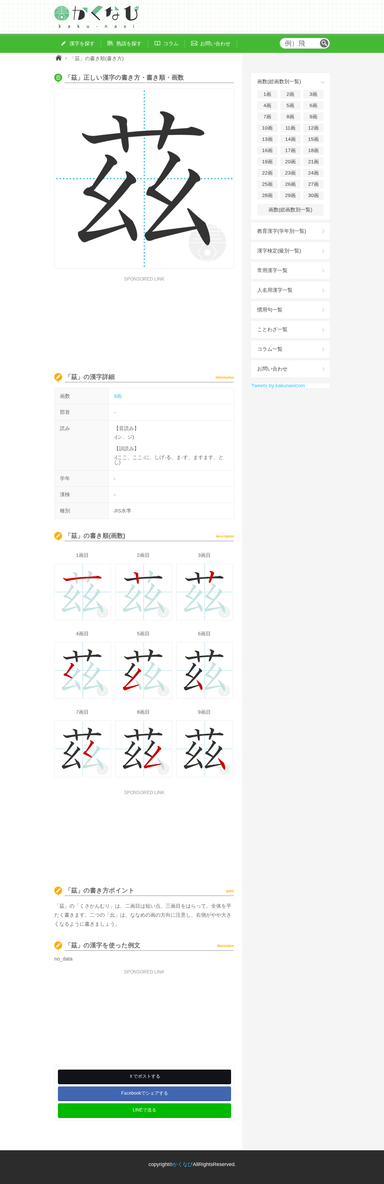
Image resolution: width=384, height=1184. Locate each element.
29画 (290, 195)
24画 (313, 173)
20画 (290, 161)
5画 (290, 105)
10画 (267, 128)
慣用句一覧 (270, 310)
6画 (313, 105)
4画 (267, 105)
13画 (267, 139)
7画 (267, 116)
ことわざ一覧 (272, 329)
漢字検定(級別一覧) (279, 251)
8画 (290, 116)
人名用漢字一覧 (275, 290)
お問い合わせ (272, 369)
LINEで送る (144, 1110)
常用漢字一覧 (272, 270)
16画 (267, 150)
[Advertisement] (144, 320)
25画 (267, 184)
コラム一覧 (270, 349)
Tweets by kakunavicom (278, 385)
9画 (118, 396)
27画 (313, 184)
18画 (313, 150)
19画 (267, 161)
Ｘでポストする (144, 1076)
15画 (313, 139)
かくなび (183, 1164)
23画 (290, 173)
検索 (324, 43)
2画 (290, 94)
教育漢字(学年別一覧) (281, 231)
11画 (290, 128)
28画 (267, 195)
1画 (267, 94)
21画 (313, 161)
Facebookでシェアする (144, 1093)
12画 (313, 128)
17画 (290, 150)
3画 (313, 94)
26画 (290, 184)
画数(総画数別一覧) (290, 210)
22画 (267, 173)
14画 (290, 139)
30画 (313, 195)
